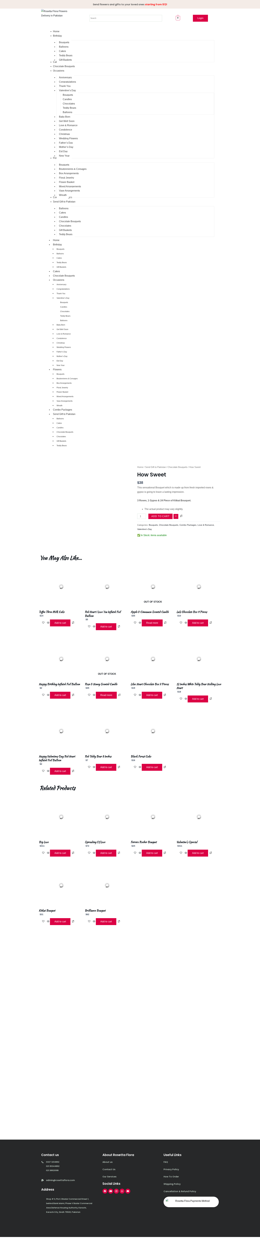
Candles (63, 307)
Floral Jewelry (62, 388)
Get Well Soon (62, 329)
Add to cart (160, 516)
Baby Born (61, 325)
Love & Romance (64, 334)
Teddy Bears (62, 262)
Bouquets (60, 249)
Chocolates (65, 311)
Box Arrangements (64, 383)
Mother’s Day (62, 356)
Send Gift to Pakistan (64, 414)
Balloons (60, 254)
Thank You (61, 293)
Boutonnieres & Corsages (67, 379)
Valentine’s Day (63, 298)
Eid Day (60, 361)
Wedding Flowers (64, 347)
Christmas (61, 343)
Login (200, 18)
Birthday (57, 244)
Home (56, 240)
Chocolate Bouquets (64, 275)
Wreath (59, 406)
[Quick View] (48, 623)
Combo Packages (62, 409)
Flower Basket (62, 392)
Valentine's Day (144, 529)
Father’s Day (62, 352)
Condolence (62, 338)
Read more (152, 623)
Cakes (59, 258)
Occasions (58, 280)
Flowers (57, 369)
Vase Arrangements (65, 401)
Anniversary (61, 284)
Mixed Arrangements (65, 396)
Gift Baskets (61, 267)
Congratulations (63, 289)
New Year (61, 365)
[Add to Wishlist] (175, 516)
